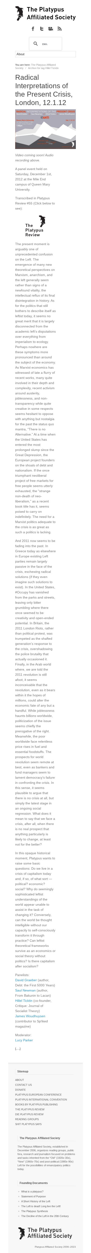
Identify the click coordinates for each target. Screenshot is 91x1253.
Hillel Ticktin (23, 1000)
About (19, 1080)
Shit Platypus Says (28, 1124)
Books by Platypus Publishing (36, 1104)
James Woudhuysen (30, 1016)
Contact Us (23, 1084)
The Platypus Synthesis (34, 1211)
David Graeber (26, 980)
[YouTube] (50, 28)
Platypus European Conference (38, 1094)
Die (29, 1114)
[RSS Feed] (59, 28)
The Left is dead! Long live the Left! (41, 1206)
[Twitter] (42, 28)
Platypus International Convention (41, 1099)
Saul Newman (25, 990)
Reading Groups (27, 1119)
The (29, 1109)
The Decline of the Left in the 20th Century (45, 1216)
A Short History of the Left (35, 1201)
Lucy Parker (24, 1040)
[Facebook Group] (33, 28)
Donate (20, 1089)
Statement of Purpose (33, 1196)
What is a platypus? (32, 1191)
